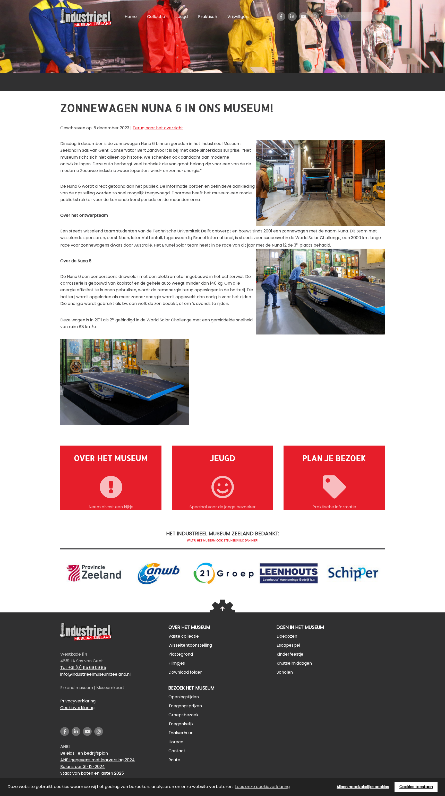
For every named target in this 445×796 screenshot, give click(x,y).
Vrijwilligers (238, 17)
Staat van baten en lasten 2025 (92, 773)
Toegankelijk (181, 724)
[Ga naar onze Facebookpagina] (281, 20)
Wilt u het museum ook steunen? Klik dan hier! (222, 540)
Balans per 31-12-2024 (82, 767)
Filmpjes (176, 663)
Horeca (175, 742)
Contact (176, 751)
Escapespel (288, 645)
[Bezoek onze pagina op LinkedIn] (292, 20)
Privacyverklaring (78, 701)
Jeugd (181, 17)
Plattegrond (180, 654)
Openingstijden (183, 697)
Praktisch (207, 17)
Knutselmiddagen (294, 663)
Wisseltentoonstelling (190, 645)
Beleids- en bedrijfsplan (84, 753)
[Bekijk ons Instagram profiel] (315, 20)
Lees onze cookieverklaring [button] (262, 787)
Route (174, 760)
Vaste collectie (183, 636)
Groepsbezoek (183, 715)
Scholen (285, 672)
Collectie (156, 17)
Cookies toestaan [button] (416, 786)
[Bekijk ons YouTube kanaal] (303, 20)
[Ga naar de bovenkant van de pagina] (222, 606)
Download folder (185, 672)
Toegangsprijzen (185, 706)
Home (131, 17)
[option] (157, 570)
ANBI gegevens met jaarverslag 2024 (97, 760)
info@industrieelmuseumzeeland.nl (95, 674)
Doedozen (287, 636)
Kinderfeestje (290, 654)
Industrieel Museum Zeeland (87, 18)
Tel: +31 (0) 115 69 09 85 (83, 668)
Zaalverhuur (180, 733)
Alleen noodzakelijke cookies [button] (363, 786)
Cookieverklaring (77, 708)
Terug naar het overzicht (158, 128)
